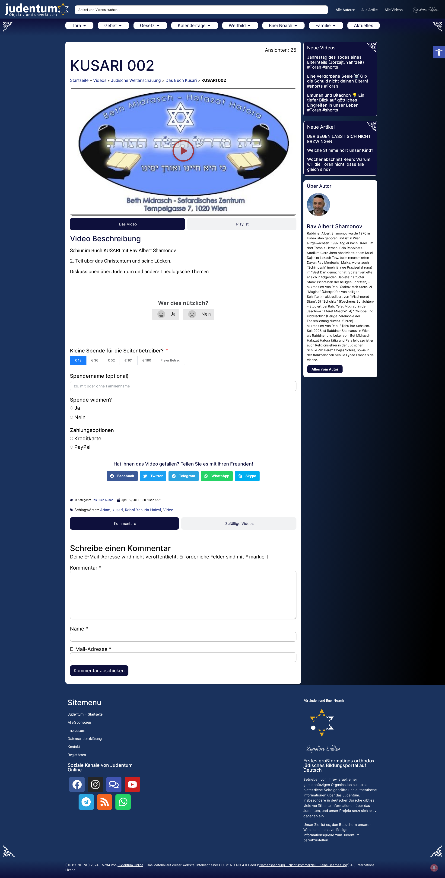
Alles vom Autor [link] (325, 369)
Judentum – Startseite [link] (85, 714)
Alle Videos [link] (394, 10)
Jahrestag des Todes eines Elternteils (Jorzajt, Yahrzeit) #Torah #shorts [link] (335, 62)
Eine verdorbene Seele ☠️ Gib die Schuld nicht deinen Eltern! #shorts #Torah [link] (337, 81)
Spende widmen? (91, 400)
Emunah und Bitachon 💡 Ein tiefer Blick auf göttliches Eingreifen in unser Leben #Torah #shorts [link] (335, 103)
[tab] (127, 224)
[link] (439, 52)
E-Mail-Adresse (90, 649)
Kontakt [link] (74, 747)
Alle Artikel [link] (369, 10)
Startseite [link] (79, 80)
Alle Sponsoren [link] (79, 722)
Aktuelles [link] (363, 25)
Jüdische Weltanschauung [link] (136, 80)
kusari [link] (117, 509)
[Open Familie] (334, 25)
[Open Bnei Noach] (295, 25)
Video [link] (168, 509)
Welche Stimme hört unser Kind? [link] (340, 150)
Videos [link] (99, 80)
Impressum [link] (76, 730)
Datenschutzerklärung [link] (85, 738)
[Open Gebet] (120, 25)
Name (79, 628)
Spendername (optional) (99, 376)
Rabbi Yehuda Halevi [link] (143, 509)
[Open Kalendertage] (209, 25)
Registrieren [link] (77, 755)
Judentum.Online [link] (130, 865)
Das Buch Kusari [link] (181, 80)
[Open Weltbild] (249, 25)
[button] (183, 151)
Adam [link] (105, 509)
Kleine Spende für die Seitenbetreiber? (117, 351)
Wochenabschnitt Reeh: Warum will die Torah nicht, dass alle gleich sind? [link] (338, 164)
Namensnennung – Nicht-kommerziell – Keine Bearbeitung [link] (303, 865)
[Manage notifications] (434, 868)
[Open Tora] (84, 25)
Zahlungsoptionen (92, 430)
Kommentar (85, 567)
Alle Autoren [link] (345, 10)
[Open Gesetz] (158, 25)
